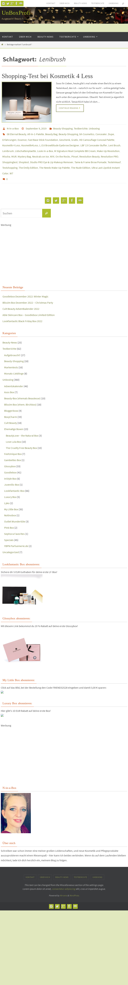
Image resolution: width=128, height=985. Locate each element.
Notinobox (10, 506)
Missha (6, 151)
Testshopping (10, 160)
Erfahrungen (9, 137)
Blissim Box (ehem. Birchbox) (20, 395)
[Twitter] (7, 3)
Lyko (7, 494)
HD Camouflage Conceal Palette (96, 137)
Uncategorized (10, 543)
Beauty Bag (51, 132)
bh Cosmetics (86, 132)
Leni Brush (114, 142)
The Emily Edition (28, 160)
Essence (22, 137)
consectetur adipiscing (63, 879)
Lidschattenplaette (25, 146)
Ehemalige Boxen (13, 420)
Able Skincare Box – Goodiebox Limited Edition (28, 305)
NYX (52, 151)
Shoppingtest (10, 156)
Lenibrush (8, 146)
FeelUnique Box (13, 444)
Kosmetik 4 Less (11, 142)
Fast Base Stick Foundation (43, 137)
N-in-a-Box (13, 128)
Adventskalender (13, 377)
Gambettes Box (12, 451)
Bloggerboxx (11, 401)
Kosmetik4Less (29, 142)
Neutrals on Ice (40, 151)
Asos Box (9, 383)
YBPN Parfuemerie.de (16, 536)
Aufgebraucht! (12, 346)
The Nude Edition (80, 160)
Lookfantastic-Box (14, 481)
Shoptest (24, 156)
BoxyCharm (10, 407)
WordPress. (74, 886)
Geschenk (64, 137)
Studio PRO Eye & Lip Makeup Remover (51, 156)
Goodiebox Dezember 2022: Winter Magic (25, 287)
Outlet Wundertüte (14, 512)
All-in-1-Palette (35, 132)
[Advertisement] (64, 246)
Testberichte (97, 3)
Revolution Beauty (89, 151)
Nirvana (63, 886)
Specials (9, 530)
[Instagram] (3, 3)
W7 (11, 165)
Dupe (111, 132)
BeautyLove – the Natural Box (22, 426)
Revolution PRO (109, 151)
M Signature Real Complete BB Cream (75, 146)
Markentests (11, 358)
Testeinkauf (114, 156)
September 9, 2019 (36, 128)
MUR (13, 151)
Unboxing (113, 3)
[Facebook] (16, 3)
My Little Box (11, 500)
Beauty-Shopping (63, 128)
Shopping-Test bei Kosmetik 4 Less (47, 75)
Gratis (74, 137)
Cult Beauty (10, 413)
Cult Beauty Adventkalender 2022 (20, 299)
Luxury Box (10, 487)
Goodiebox (10, 463)
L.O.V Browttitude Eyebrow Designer (59, 142)
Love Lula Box (13, 432)
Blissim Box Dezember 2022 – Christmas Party (27, 293)
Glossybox (10, 457)
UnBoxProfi (16, 13)
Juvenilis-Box (11, 475)
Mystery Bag (24, 151)
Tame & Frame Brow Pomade (90, 156)
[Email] (21, 3)
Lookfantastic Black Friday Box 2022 (22, 312)
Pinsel (74, 151)
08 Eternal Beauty (16, 132)
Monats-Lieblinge (14, 364)
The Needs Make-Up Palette (54, 160)
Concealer (101, 132)
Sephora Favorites (14, 524)
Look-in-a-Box (45, 146)
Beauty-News (80, 3)
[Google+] (12, 3)
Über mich (65, 3)
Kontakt (50, 3)
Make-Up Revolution (108, 146)
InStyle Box (10, 469)
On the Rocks (63, 151)
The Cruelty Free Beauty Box (21, 438)
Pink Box (9, 518)
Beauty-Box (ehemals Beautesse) (22, 389)
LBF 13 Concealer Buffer (93, 142)
